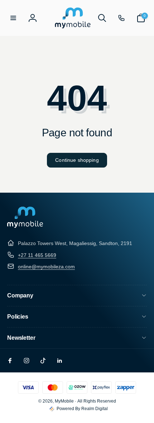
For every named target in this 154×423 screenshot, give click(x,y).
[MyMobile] (25, 226)
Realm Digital (94, 408)
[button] (13, 18)
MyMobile (64, 401)
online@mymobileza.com (46, 266)
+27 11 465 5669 (37, 255)
